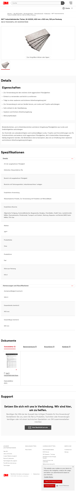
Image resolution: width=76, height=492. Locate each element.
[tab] (10, 347)
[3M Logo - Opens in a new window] (5, 3)
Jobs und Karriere (7, 453)
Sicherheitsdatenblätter (48, 449)
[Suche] (63, 3)
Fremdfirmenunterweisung (9, 463)
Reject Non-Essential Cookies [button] (53, 481)
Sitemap (66, 452)
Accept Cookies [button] (49, 485)
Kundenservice (68, 449)
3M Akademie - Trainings (49, 454)
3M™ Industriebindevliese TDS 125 (11, 374)
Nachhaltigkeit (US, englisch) (10, 460)
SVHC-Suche (46, 452)
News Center (28, 449)
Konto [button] (67, 8)
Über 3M (5, 451)
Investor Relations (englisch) (10, 456)
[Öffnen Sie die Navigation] (70, 3)
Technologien (6, 465)
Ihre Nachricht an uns (40, 427)
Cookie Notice (48, 477)
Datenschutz (36, 474)
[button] (62, 485)
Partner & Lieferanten (8, 458)
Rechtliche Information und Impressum (20, 474)
